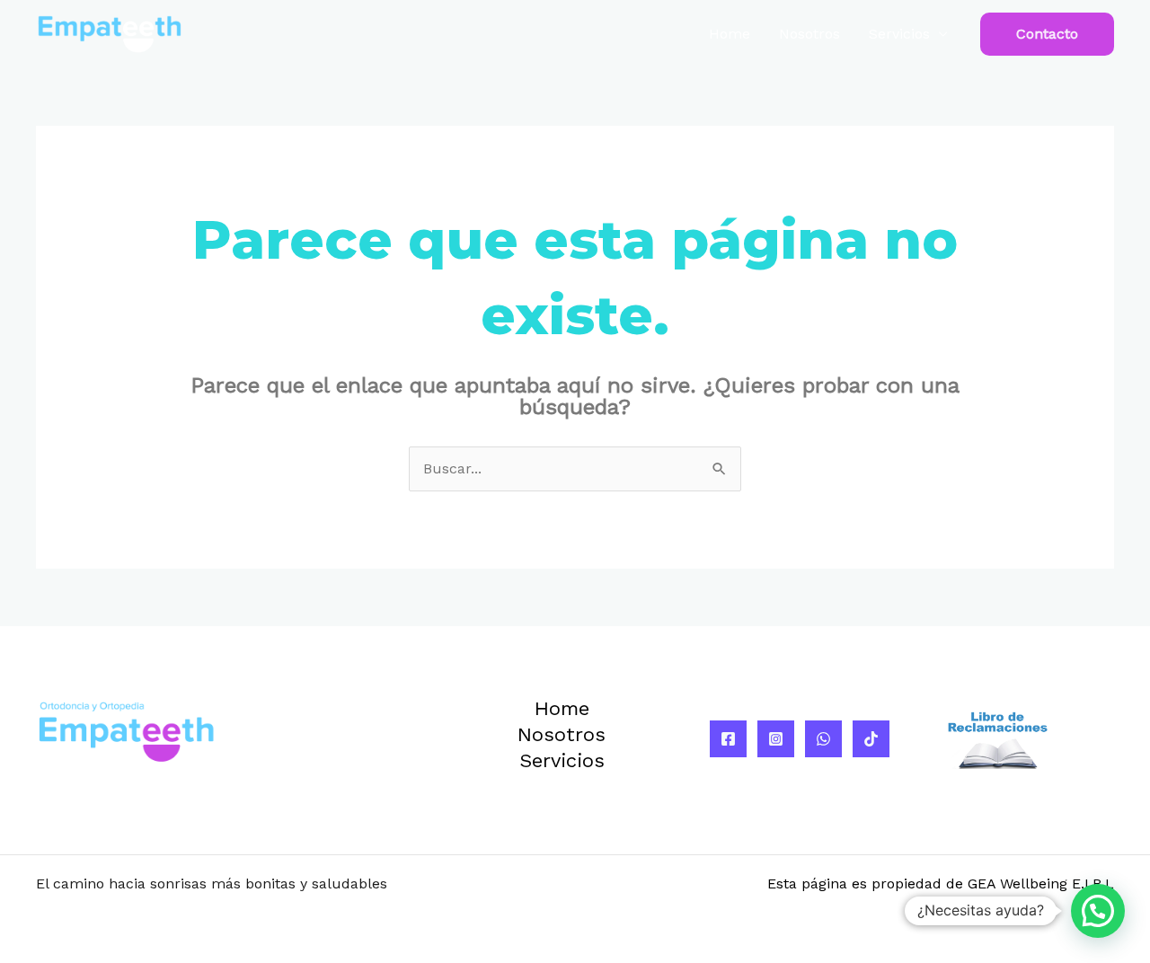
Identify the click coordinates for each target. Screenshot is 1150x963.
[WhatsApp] (823, 738)
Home (729, 33)
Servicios (899, 33)
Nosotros (809, 33)
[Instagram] (775, 738)
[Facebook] (728, 738)
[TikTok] (871, 738)
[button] (1047, 34)
